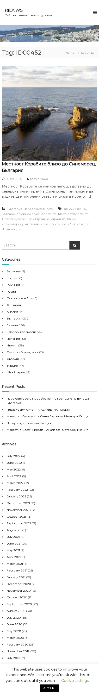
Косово (13, 278)
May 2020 (14, 631)
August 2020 (16, 611)
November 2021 (18, 510)
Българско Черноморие (21, 214)
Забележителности (39, 209)
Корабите (48, 214)
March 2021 (15, 563)
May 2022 (14, 469)
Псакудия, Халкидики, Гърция (29, 423)
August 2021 (15, 530)
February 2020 (17, 644)
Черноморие (12, 229)
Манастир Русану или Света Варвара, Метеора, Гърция (48, 416)
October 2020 (17, 597)
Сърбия (13, 359)
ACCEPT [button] (49, 688)
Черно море (80, 224)
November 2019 (18, 651)
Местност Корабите (73, 214)
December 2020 (19, 584)
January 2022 (16, 496)
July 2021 (13, 537)
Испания (13, 338)
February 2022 (17, 489)
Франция (14, 305)
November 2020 (19, 590)
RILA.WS (14, 10)
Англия (12, 312)
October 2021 (16, 516)
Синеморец (59, 224)
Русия (11, 291)
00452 (68, 209)
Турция (12, 365)
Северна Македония (22, 352)
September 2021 (19, 523)
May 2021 (13, 550)
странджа (58, 219)
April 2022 (14, 476)
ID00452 (81, 209)
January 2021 (16, 577)
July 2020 (14, 617)
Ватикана (14, 271)
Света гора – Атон (20, 298)
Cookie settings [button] (75, 680)
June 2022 (14, 462)
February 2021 (17, 570)
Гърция (12, 325)
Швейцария (16, 372)
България (15, 209)
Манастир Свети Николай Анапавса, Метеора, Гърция (47, 430)
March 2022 (15, 483)
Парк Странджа (38, 219)
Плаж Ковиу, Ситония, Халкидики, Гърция (38, 409)
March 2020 (15, 638)
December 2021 (18, 503)
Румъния (13, 285)
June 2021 (14, 543)
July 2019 (13, 658)
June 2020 (14, 624)
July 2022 (13, 456)
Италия (12, 345)
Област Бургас (13, 219)
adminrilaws (39, 179)
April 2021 (14, 557)
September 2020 (19, 604)
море (44, 224)
